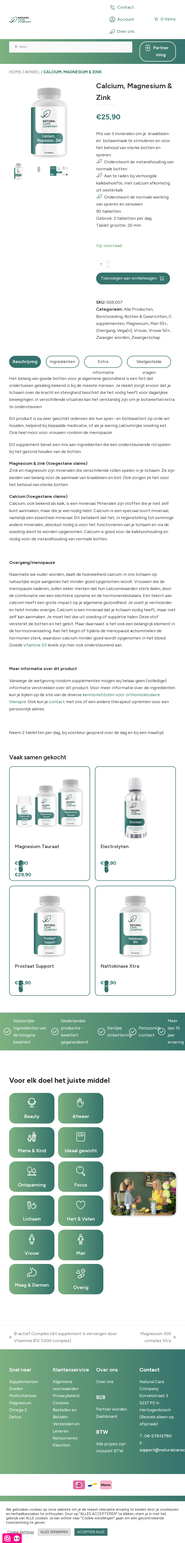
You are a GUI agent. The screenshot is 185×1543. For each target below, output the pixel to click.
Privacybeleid (66, 1395)
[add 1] (108, 263)
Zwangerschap (145, 337)
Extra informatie (103, 363)
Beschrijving (25, 361)
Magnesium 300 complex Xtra (151, 1337)
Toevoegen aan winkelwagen (129, 278)
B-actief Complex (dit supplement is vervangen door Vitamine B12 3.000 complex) (63, 1337)
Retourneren (65, 1438)
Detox (15, 1417)
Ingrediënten (62, 361)
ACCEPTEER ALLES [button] (91, 1532)
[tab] (25, 362)
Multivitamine (22, 1395)
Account (125, 19)
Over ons (125, 31)
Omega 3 (17, 1410)
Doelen (16, 1388)
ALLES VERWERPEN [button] (54, 1532)
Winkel (32, 71)
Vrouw (140, 330)
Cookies (61, 1403)
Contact (125, 7)
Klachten (61, 1445)
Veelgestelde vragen (149, 363)
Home (15, 71)
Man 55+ (158, 323)
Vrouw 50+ (159, 330)
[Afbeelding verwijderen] (108, 267)
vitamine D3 (35, 645)
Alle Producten (138, 309)
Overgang (105, 330)
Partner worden (111, 1409)
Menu (23, 46)
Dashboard (106, 1416)
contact (57, 701)
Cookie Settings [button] (20, 1532)
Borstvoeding (109, 316)
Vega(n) (124, 330)
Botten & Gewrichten (146, 316)
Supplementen (23, 1381)
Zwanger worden (112, 337)
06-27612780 (158, 1436)
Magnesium (137, 323)
